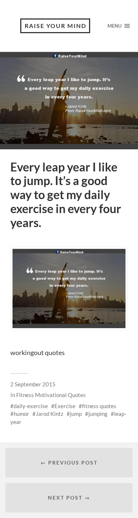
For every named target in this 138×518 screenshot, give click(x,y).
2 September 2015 (33, 384)
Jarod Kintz (49, 413)
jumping (97, 413)
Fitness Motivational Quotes (51, 395)
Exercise (64, 406)
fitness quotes (99, 406)
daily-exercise (31, 406)
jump (76, 413)
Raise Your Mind (55, 25)
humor (21, 413)
